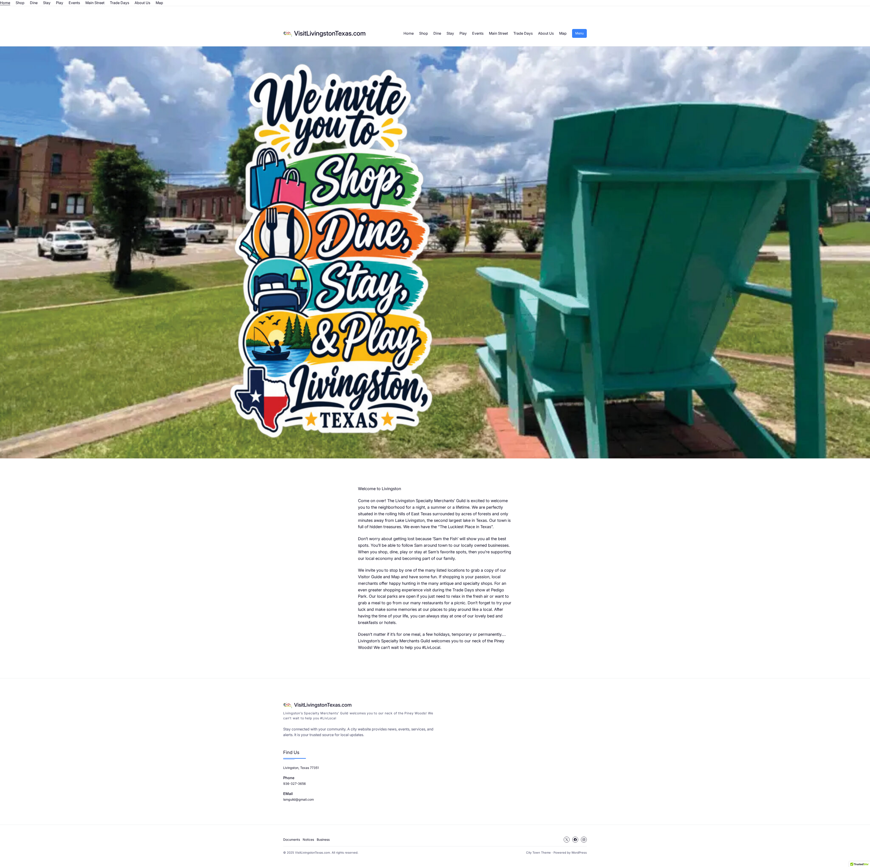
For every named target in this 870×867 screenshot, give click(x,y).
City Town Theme (538, 852)
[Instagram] (584, 839)
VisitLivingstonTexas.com (330, 33)
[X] (566, 839)
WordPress (579, 852)
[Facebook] (575, 839)
